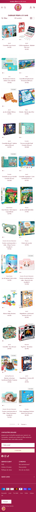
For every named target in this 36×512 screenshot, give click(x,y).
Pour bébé (15, 493)
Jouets (10, 493)
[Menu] (2, 7)
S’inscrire (18, 450)
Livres (21, 493)
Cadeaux (32, 493)
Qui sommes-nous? (24, 464)
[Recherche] (6, 7)
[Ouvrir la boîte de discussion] (3, 509)
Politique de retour (6, 470)
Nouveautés (4, 493)
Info (2, 495)
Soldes (26, 493)
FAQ (2, 464)
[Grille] (31, 18)
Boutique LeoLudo (9, 506)
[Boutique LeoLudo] (18, 7)
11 (18, 424)
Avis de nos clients (24, 470)
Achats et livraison (6, 467)
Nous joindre (22, 467)
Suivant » (23, 424)
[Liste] (34, 18)
